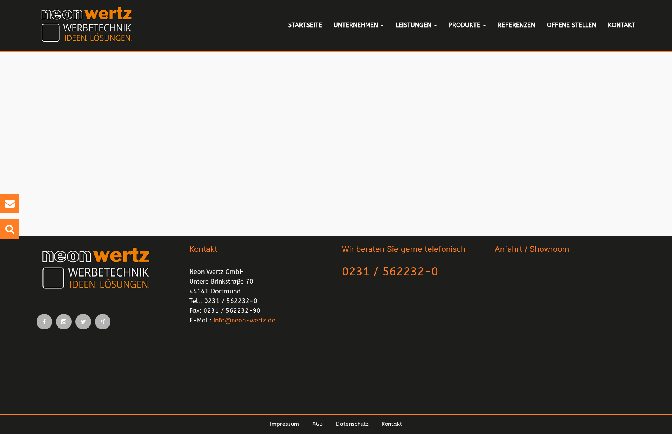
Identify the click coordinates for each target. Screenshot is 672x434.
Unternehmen (357, 25)
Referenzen (516, 25)
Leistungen (414, 25)
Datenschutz (352, 424)
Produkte (465, 25)
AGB (317, 424)
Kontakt (621, 25)
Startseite (305, 25)
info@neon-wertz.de (244, 320)
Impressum (284, 424)
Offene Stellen (571, 25)
